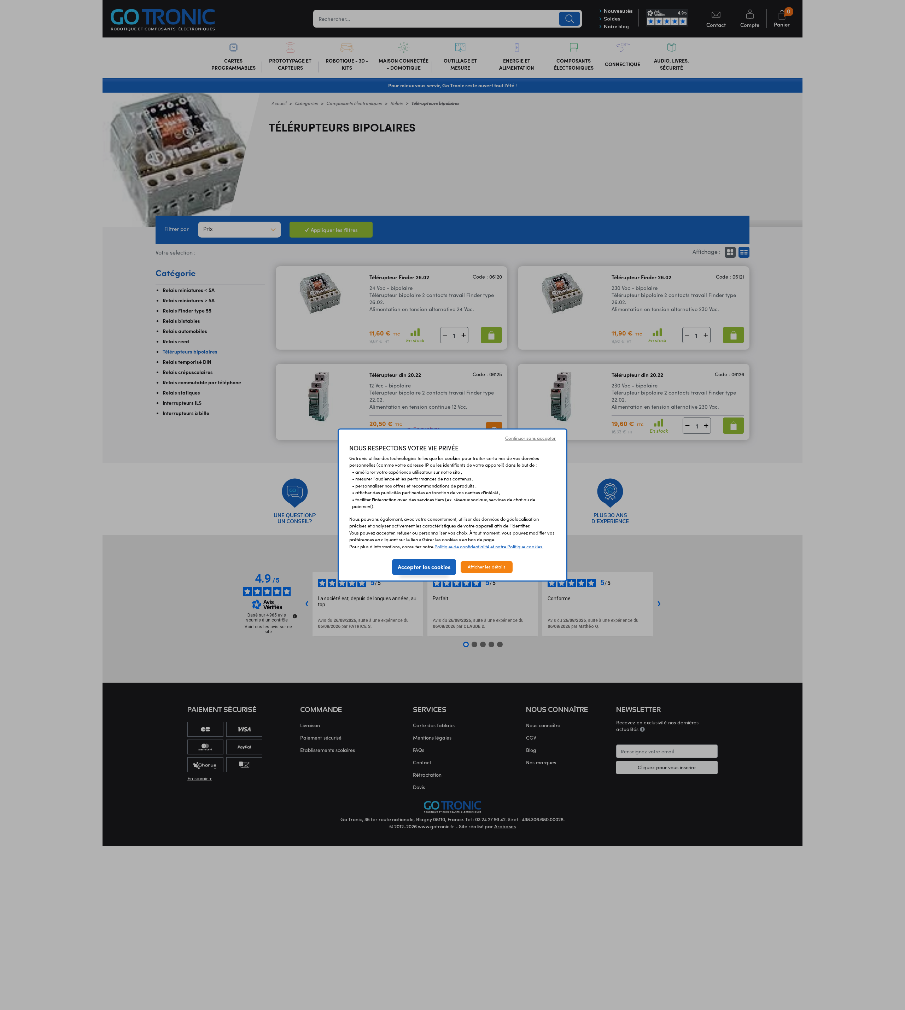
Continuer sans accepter (530, 438)
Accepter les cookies (424, 567)
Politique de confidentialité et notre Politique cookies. (488, 546)
